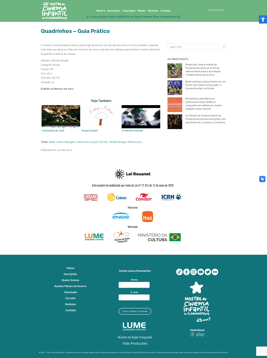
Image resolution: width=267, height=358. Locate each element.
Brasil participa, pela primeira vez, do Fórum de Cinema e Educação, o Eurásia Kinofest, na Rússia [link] (205, 85)
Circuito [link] (70, 298)
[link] (263, 19)
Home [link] (70, 268)
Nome (135, 280)
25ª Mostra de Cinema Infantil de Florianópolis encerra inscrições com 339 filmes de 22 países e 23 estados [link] (205, 119)
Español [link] (220, 10)
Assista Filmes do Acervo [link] (70, 286)
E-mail (135, 292)
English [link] (211, 10)
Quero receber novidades (135, 311)
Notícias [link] (70, 304)
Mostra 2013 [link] (135, 142)
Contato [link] (70, 310)
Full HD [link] (103, 142)
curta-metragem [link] (65, 142)
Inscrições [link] (70, 274)
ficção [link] (94, 142)
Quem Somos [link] (70, 280)
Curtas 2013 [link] (83, 142)
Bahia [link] (52, 142)
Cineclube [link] (70, 292)
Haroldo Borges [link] (117, 142)
